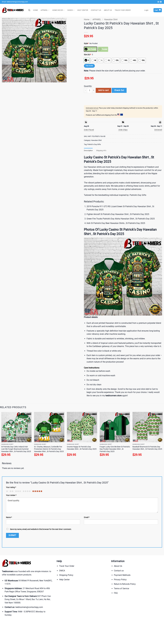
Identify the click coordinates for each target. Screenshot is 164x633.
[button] (146, 10)
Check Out (119, 90)
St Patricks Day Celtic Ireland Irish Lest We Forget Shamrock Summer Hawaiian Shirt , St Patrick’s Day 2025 (16, 449)
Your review (11, 495)
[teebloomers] (13, 10)
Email (86, 517)
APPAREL (44, 10)
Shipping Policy (66, 575)
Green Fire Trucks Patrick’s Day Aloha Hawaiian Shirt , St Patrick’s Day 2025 (121, 218)
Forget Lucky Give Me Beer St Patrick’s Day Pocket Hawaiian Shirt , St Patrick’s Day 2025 (115, 449)
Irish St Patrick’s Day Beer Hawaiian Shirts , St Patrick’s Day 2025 (116, 223)
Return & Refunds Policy (125, 584)
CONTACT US (96, 10)
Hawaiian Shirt (110, 19)
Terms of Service (121, 588)
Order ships (123, 130)
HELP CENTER (82, 10)
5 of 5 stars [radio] (36, 491)
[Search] (29, 10)
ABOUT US (108, 10)
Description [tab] (88, 150)
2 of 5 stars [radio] (11, 491)
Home (86, 19)
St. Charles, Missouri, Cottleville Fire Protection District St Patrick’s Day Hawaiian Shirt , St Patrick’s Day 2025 (49, 449)
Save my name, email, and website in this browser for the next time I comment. (41, 529)
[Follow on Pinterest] (161, 2)
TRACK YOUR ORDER (123, 10)
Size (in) (87, 55)
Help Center (64, 579)
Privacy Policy (120, 579)
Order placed (89, 130)
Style (86, 43)
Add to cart (103, 90)
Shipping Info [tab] (101, 150)
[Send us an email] (158, 2)
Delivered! (158, 130)
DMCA (62, 570)
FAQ (116, 593)
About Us (118, 566)
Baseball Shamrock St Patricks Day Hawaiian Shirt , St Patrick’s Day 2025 (147, 448)
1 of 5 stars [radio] (6, 491)
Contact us (119, 570)
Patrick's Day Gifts (94, 144)
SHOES (70, 10)
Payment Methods (122, 575)
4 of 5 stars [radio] (26, 491)
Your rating (11, 487)
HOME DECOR (57, 10)
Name (9, 517)
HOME (35, 10)
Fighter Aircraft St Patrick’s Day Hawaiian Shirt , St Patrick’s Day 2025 (118, 214)
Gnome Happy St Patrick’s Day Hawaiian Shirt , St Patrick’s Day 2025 (81, 448)
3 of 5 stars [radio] (17, 491)
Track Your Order (66, 566)
